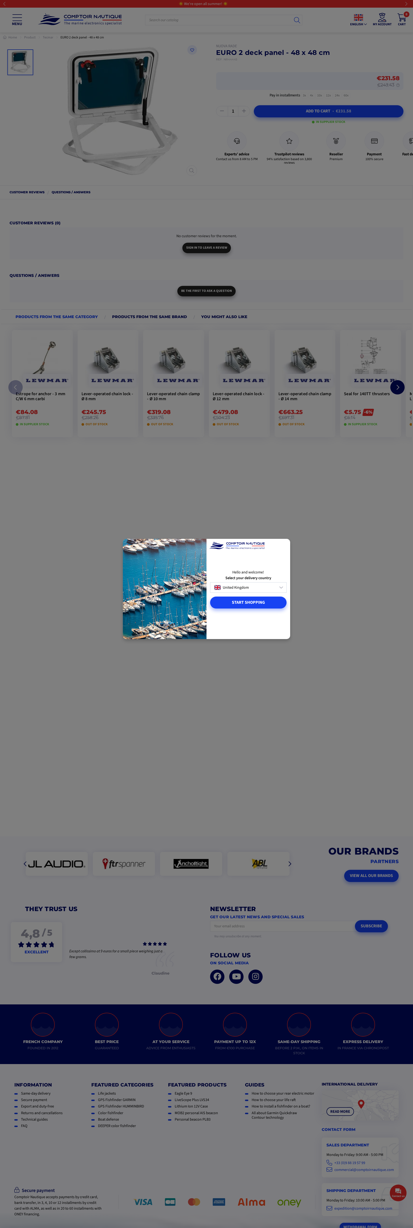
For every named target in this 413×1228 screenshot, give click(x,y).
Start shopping (248, 602)
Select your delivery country (248, 578)
